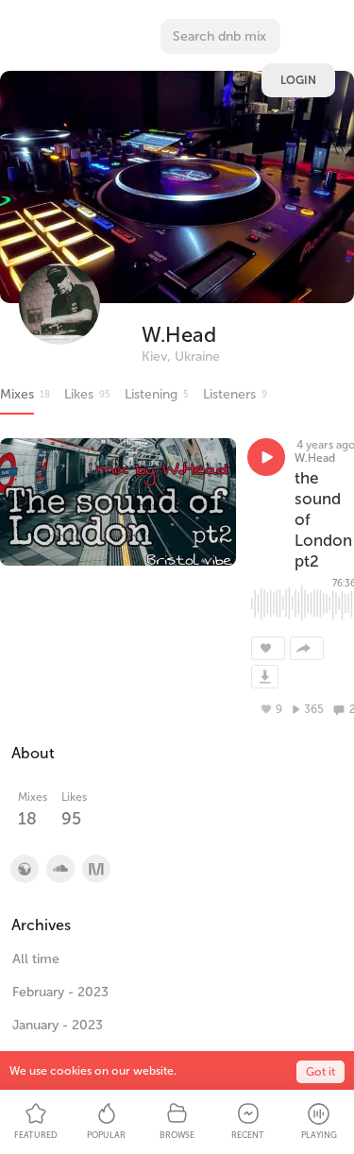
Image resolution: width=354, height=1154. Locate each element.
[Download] (264, 676)
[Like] (268, 648)
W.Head (179, 335)
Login (298, 80)
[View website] (23, 869)
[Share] (307, 648)
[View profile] (59, 869)
